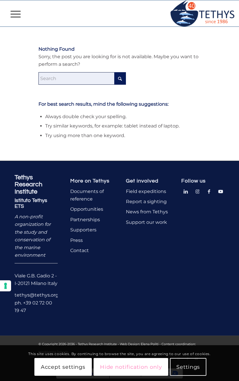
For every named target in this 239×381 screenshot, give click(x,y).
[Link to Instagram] (197, 191)
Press (76, 240)
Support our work (146, 222)
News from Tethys (147, 212)
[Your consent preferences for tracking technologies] (5, 285)
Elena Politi (150, 344)
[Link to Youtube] (220, 191)
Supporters (83, 230)
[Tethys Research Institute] (202, 13)
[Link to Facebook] (209, 191)
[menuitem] (13, 13)
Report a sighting (146, 201)
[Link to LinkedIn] (185, 191)
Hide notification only (131, 367)
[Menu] (13, 13)
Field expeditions (146, 191)
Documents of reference (87, 195)
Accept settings (63, 367)
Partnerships (85, 219)
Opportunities (86, 209)
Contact (79, 250)
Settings (188, 367)
